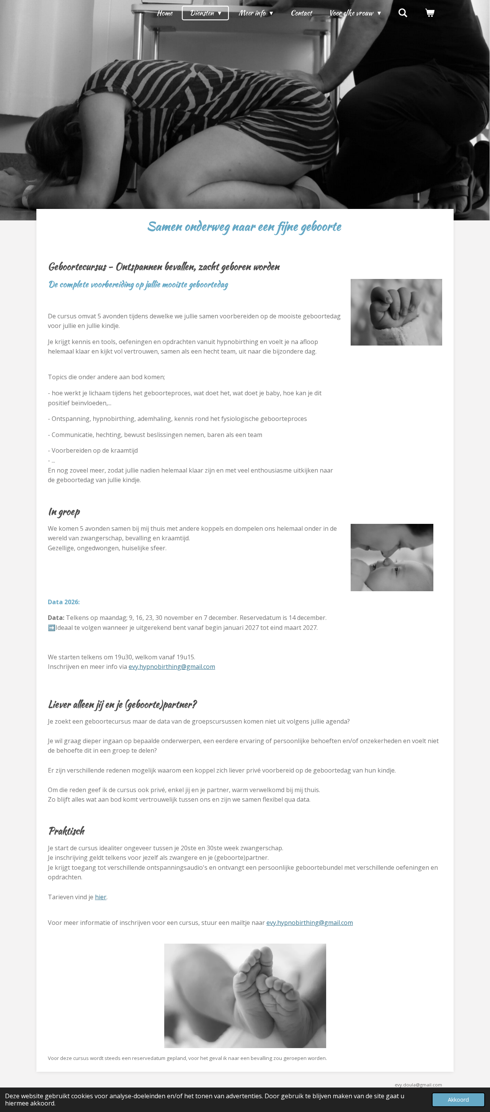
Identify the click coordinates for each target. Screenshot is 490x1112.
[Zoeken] (402, 13)
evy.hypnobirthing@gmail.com (172, 666)
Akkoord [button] (458, 1099)
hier (100, 897)
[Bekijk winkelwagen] (429, 13)
